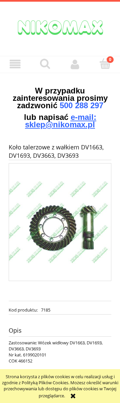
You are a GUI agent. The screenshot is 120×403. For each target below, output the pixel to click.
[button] (15, 64)
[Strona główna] (60, 27)
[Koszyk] (105, 63)
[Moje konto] (75, 64)
